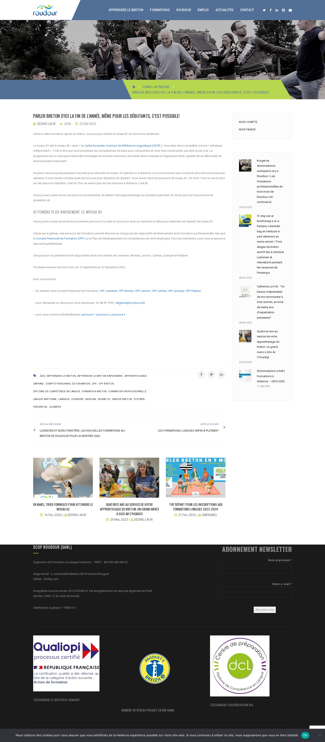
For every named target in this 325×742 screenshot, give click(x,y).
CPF (94, 383)
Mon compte (248, 122)
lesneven (77, 399)
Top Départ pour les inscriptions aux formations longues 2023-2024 (195, 506)
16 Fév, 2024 (53, 515)
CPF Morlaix (126, 291)
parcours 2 (103, 314)
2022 (42, 376)
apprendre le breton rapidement (100, 376)
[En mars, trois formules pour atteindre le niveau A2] (63, 478)
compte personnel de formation (68, 383)
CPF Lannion (143, 291)
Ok (305, 735)
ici (75, 183)
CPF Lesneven (108, 291)
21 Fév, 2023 (187, 515)
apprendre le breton (61, 376)
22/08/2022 (87, 124)
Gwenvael (209, 515)
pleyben (139, 399)
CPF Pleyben (193, 291)
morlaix (90, 399)
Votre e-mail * (282, 584)
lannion (63, 399)
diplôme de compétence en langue (56, 391)
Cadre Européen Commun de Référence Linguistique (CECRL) (123, 145)
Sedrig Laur (46, 124)
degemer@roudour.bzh (130, 302)
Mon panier (247, 129)
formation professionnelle (127, 391)
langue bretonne (45, 399)
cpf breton (106, 383)
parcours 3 (118, 314)
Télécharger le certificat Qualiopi (56, 700)
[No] (319, 735)
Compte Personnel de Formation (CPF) (60, 238)
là (146, 183)
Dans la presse (156, 87)
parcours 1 (88, 314)
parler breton (122, 399)
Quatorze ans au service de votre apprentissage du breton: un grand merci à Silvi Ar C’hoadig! (129, 509)
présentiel (40, 406)
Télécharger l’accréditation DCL (232, 705)
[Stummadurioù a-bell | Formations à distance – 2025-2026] (245, 375)
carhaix (38, 383)
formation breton (94, 391)
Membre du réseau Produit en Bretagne (148, 710)
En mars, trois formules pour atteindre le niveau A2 (63, 506)
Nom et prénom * (280, 560)
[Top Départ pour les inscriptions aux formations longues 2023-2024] (196, 478)
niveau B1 (104, 399)
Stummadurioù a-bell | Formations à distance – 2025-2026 (271, 376)
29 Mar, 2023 (119, 519)
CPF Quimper (176, 291)
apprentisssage (136, 376)
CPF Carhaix (159, 291)
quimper (55, 406)
